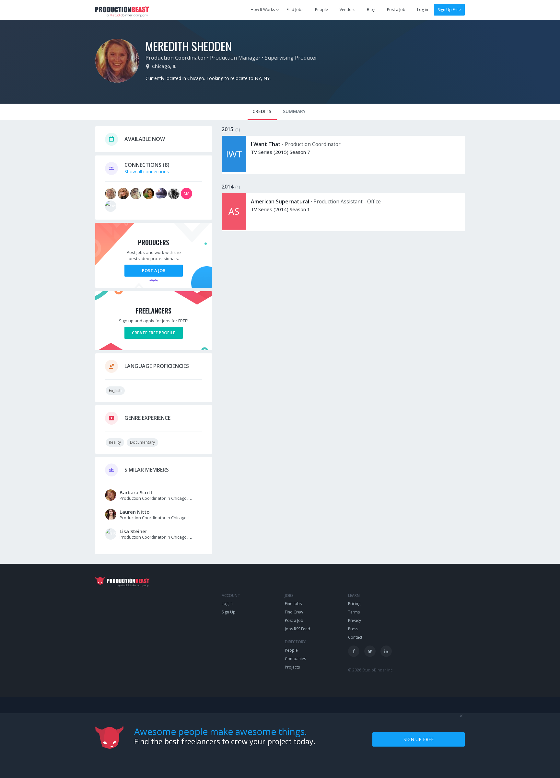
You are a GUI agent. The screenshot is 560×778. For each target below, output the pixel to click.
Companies (295, 658)
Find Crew (294, 612)
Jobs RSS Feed (297, 629)
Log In (227, 603)
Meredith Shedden (189, 45)
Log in (422, 9)
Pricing (354, 603)
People (321, 9)
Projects (292, 667)
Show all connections (146, 171)
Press (353, 629)
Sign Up (229, 612)
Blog (371, 9)
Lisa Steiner (133, 531)
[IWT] (234, 170)
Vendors (347, 9)
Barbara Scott (136, 492)
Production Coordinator (176, 57)
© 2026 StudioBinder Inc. (370, 670)
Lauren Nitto (135, 512)
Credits (261, 111)
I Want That (266, 144)
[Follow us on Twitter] (370, 651)
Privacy (354, 620)
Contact (355, 637)
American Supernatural (280, 201)
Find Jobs (294, 9)
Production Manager (235, 57)
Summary (294, 111)
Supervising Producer (291, 57)
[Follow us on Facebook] (353, 651)
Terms (354, 612)
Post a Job (396, 9)
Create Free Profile (153, 333)
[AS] (234, 228)
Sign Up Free (449, 9)
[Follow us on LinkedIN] (386, 651)
